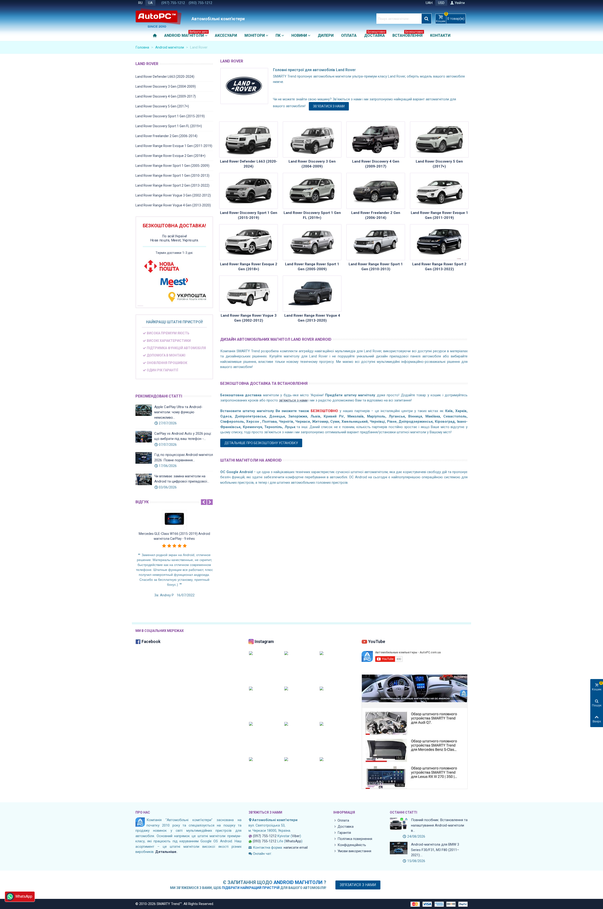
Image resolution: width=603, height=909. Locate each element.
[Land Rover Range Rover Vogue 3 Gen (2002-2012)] (248, 293)
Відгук (142, 502)
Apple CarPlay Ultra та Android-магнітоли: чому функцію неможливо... (178, 412)
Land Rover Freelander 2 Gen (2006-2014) (166, 136)
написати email (296, 847)
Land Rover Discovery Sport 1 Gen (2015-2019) (170, 116)
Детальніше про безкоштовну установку (261, 443)
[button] (204, 502)
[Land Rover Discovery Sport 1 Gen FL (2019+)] (312, 191)
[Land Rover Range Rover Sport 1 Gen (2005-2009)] (312, 242)
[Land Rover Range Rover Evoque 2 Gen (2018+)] (248, 242)
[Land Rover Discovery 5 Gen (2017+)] (439, 139)
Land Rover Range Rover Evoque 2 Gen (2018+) (170, 156)
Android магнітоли (186, 34)
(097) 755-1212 (173, 3)
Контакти (440, 35)
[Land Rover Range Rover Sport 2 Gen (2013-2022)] (439, 242)
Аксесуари (226, 35)
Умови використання (354, 851)
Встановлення (407, 34)
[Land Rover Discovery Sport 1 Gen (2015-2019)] (248, 191)
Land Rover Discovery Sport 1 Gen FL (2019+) (168, 126)
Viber (296, 836)
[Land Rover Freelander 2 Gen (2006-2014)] (375, 191)
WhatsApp (293, 841)
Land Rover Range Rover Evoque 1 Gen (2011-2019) (173, 146)
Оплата (349, 35)
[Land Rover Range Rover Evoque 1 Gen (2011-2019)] (439, 191)
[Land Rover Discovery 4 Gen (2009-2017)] (375, 139)
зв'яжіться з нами (293, 400)
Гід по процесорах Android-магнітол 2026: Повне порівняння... (183, 457)
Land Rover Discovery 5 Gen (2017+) (162, 106)
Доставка (374, 34)
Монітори (254, 35)
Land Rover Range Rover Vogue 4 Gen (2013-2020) (173, 205)
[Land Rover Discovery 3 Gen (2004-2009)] (312, 139)
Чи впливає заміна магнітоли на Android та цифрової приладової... (181, 479)
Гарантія (344, 833)
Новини (299, 35)
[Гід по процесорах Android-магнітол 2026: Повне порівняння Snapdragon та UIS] (143, 458)
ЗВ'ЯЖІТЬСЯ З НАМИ (265, 812)
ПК (278, 35)
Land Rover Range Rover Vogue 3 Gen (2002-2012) (173, 195)
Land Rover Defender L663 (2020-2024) (164, 76)
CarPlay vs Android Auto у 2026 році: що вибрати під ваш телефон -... (183, 436)
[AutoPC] (162, 18)
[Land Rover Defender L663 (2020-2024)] (248, 139)
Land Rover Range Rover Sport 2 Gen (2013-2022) (172, 185)
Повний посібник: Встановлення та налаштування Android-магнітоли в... (439, 825)
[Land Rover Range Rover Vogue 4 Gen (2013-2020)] (312, 293)
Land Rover (146, 63)
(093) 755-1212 (200, 3)
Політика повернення (355, 839)
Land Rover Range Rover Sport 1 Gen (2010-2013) (172, 175)
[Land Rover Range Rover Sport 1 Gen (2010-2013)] (375, 242)
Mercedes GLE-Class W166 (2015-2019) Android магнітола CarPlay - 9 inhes (174, 536)
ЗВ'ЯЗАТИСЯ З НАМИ (329, 106)
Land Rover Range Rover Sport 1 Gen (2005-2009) (172, 166)
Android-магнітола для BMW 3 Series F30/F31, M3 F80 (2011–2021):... (435, 849)
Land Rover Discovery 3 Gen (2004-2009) (165, 86)
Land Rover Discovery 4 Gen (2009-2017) (165, 96)
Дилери (326, 35)
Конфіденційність (352, 845)
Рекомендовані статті (158, 396)
